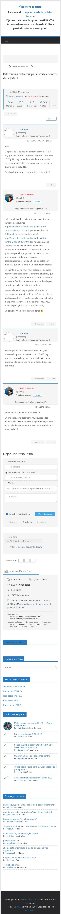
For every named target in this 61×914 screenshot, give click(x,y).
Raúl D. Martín (32, 96)
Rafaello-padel (13, 821)
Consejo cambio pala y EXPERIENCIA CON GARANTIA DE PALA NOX (33, 746)
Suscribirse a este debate (19, 514)
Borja (9, 860)
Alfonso (10, 807)
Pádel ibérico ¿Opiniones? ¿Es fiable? (20, 833)
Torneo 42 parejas (11, 864)
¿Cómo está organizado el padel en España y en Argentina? (26, 849)
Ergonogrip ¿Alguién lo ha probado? (20, 819)
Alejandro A (22, 758)
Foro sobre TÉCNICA (12, 691)
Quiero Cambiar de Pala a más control (32, 756)
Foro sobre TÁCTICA (12, 695)
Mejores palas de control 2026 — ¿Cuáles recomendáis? (33, 724)
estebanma (11, 867)
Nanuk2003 (11, 843)
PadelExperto (23, 728)
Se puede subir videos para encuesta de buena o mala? (29, 826)
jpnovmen (11, 814)
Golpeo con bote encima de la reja (19, 857)
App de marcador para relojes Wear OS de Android (27, 812)
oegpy (9, 828)
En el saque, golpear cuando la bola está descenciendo (29, 804)
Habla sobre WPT (11, 700)
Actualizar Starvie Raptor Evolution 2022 (33, 777)
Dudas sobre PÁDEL (12, 705)
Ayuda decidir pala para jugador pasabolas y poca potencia (35, 768)
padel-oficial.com (11, 840)
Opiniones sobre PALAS (14, 686)
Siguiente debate (34, 547)
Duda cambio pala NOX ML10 (28, 734)
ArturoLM (45, 600)
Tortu (20, 772)
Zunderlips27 (23, 750)
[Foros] (6, 67)
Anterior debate (17, 547)
